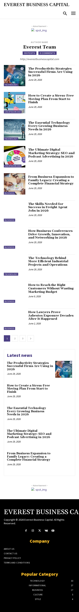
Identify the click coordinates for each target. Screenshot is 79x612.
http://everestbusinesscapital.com (39, 59)
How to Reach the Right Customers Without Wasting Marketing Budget (51, 288)
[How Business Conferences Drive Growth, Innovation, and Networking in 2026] (14, 238)
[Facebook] (26, 530)
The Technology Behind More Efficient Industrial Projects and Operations (48, 261)
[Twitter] (39, 530)
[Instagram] (32, 530)
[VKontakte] (46, 530)
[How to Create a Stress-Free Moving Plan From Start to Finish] (14, 102)
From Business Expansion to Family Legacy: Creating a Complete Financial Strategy (51, 180)
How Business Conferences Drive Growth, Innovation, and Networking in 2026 (50, 234)
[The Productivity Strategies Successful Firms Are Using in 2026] (14, 75)
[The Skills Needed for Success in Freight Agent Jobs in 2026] (14, 211)
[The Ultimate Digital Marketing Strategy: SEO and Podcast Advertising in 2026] (14, 156)
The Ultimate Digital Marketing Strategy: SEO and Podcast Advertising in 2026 (51, 153)
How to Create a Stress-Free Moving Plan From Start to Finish (51, 99)
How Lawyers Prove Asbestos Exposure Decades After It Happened (51, 315)
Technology (11, 85)
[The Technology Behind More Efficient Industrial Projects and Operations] (14, 265)
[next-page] (30, 338)
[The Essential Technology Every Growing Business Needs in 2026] (14, 129)
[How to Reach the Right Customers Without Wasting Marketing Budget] (14, 292)
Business (9, 193)
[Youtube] (53, 530)
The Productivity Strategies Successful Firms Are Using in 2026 (50, 72)
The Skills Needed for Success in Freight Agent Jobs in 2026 (47, 207)
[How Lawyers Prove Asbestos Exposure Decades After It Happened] (14, 319)
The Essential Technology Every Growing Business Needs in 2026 (49, 126)
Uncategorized (13, 112)
